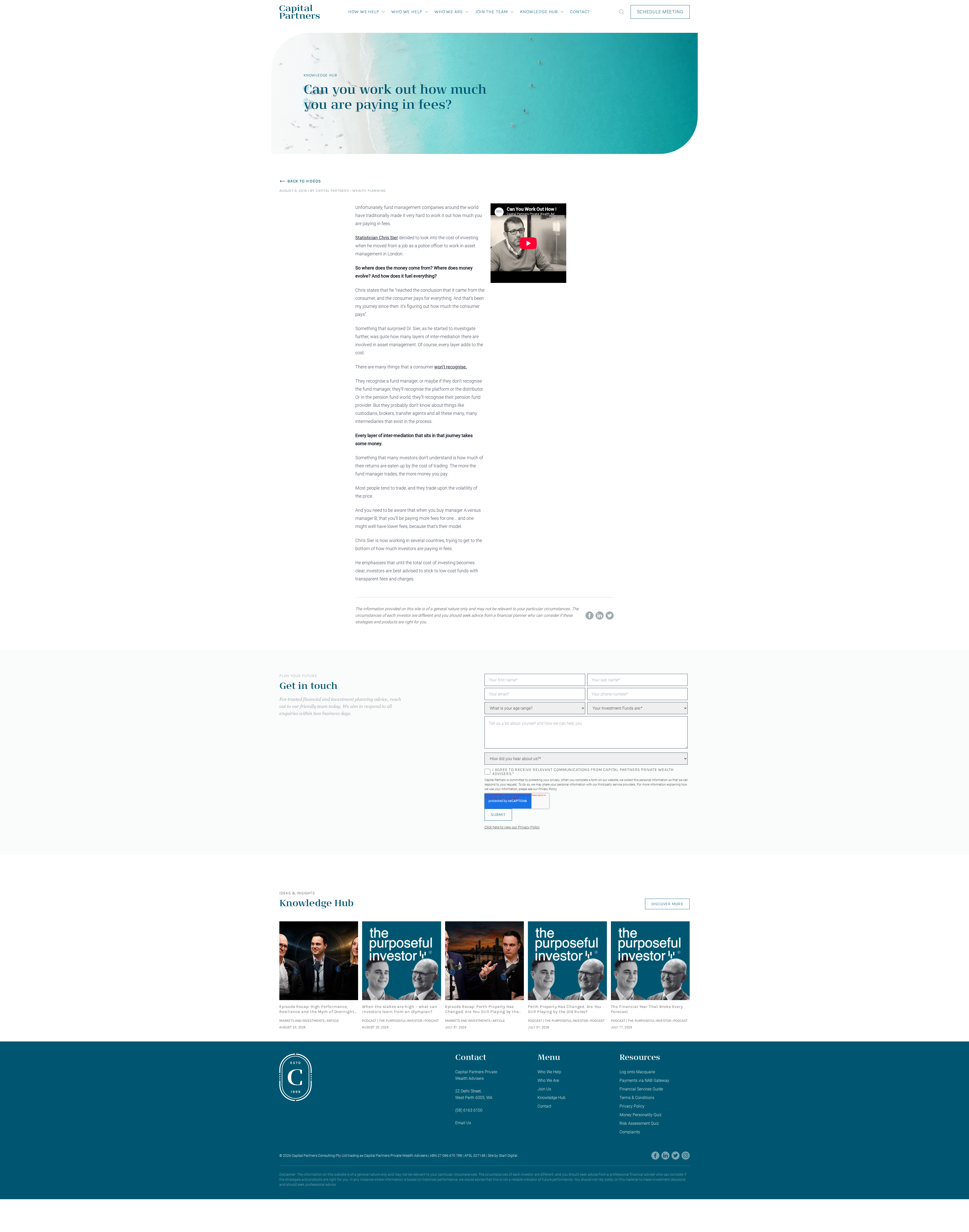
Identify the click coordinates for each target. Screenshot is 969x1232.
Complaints (630, 1132)
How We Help (363, 11)
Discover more (667, 903)
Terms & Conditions (637, 1097)
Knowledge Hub (539, 11)
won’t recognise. (450, 366)
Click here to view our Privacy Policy (512, 827)
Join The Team (491, 11)
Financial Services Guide (641, 1089)
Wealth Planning (369, 191)
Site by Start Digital (502, 1156)
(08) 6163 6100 (468, 1110)
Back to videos (304, 181)
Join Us (544, 1089)
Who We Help (406, 11)
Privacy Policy (548, 789)
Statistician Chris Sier (376, 237)
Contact (580, 11)
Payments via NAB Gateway (644, 1080)
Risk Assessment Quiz (639, 1123)
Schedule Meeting (660, 11)
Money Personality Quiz (641, 1114)
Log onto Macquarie (637, 1071)
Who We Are (449, 11)
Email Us (463, 1122)
